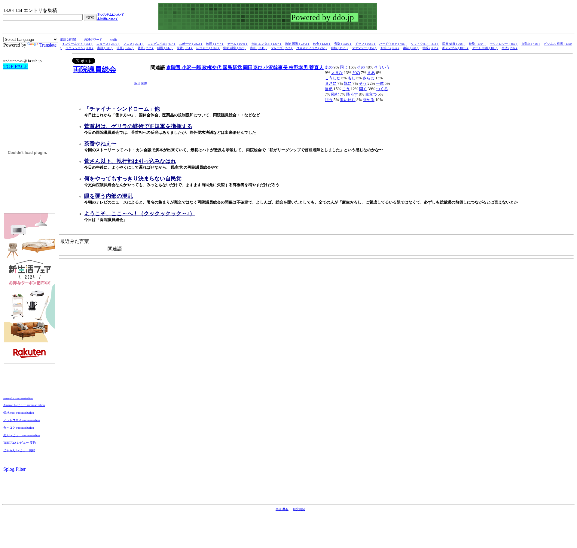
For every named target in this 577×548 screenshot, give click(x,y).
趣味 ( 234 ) (411, 48)
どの (356, 72)
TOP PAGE (15, 66)
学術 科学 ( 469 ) (234, 48)
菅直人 (316, 67)
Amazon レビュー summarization (24, 405)
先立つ (371, 94)
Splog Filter (14, 469)
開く (363, 89)
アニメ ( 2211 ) (134, 43)
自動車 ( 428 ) (530, 43)
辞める (368, 99)
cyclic (114, 39)
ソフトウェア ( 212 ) (425, 43)
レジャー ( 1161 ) (208, 48)
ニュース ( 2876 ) (108, 43)
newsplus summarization (18, 398)
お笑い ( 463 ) (389, 48)
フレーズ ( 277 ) (282, 48)
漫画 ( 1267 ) (125, 48)
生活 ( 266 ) (509, 48)
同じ (344, 67)
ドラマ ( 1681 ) (365, 43)
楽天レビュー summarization (21, 435)
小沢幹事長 (276, 67)
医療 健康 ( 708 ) (453, 43)
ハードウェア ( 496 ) (393, 43)
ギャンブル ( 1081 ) (455, 48)
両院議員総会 (94, 69)
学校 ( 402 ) (430, 48)
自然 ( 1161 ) (339, 48)
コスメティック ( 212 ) (311, 48)
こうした (332, 78)
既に (348, 83)
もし (352, 78)
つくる (382, 89)
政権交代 (212, 67)
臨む (335, 94)
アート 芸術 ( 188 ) (485, 48)
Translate (47, 44)
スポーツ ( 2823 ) (191, 43)
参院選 (174, 67)
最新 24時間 (68, 39)
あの (329, 67)
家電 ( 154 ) (185, 48)
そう (363, 83)
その (361, 67)
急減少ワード (93, 39)
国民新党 (233, 67)
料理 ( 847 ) (165, 48)
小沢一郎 (192, 67)
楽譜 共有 (282, 509)
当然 (329, 89)
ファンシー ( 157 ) (364, 48)
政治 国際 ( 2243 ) (297, 43)
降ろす (352, 94)
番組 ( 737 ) (146, 48)
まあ (371, 72)
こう (346, 89)
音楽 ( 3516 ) (343, 43)
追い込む (348, 99)
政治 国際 (140, 83)
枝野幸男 (299, 67)
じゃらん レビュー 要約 (19, 450)
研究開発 (299, 509)
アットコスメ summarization (21, 420)
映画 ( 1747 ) (215, 43)
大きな (337, 72)
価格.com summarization (18, 412)
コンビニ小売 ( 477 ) (162, 43)
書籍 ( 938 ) (105, 48)
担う (329, 99)
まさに (331, 83)
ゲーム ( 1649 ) (237, 43)
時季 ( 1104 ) (477, 43)
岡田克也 (253, 67)
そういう (382, 67)
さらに (368, 78)
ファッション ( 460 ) (79, 48)
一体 (380, 83)
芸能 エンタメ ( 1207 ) (266, 43)
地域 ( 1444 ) (258, 48)
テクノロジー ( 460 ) (504, 43)
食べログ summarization (18, 427)
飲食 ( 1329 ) (322, 43)
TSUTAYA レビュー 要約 (19, 442)
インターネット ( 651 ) (77, 43)
